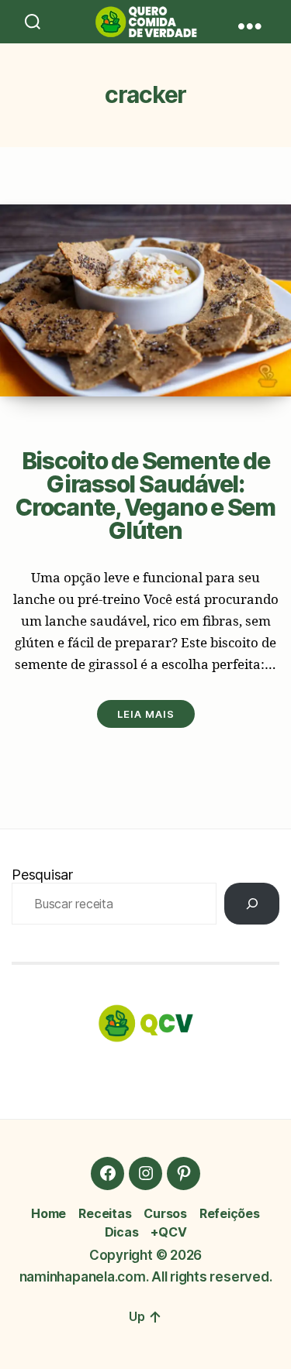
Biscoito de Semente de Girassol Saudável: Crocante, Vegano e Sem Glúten (145, 495)
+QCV (168, 1232)
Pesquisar (42, 874)
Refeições (229, 1213)
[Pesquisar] (251, 904)
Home (48, 1213)
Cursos (165, 1213)
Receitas (104, 1213)
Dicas (122, 1232)
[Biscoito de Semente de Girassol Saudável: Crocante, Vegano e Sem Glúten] (145, 300)
